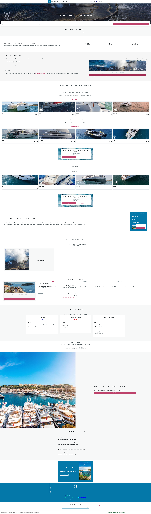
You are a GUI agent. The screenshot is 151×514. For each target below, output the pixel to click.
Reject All (116, 512)
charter (58, 1)
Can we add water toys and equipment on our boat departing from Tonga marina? (71, 452)
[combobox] (57, 24)
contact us (68, 203)
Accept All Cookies (121, 512)
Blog (94, 1)
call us (82, 203)
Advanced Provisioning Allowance (40, 73)
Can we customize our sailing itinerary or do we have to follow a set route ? (70, 447)
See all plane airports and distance (68, 289)
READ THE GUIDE (64, 474)
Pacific (85, 33)
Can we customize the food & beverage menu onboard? (67, 454)
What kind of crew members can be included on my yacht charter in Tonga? (70, 442)
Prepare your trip (20, 299)
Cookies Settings (110, 512)
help (91, 1)
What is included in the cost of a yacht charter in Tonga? (67, 439)
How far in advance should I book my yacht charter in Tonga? (68, 444)
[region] (75, 512)
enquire (101, 1)
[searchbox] (58, 24)
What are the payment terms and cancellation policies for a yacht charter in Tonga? (71, 449)
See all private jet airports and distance (69, 297)
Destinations (53, 1)
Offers (67, 1)
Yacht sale (63, 1)
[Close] (150, 512)
